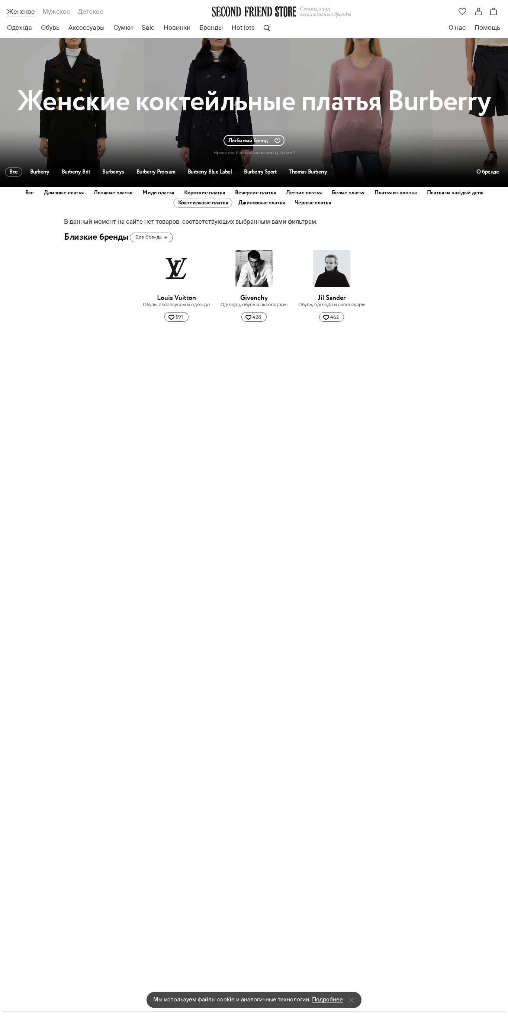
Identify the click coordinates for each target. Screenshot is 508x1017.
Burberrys (113, 172)
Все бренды (151, 237)
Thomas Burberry (308, 172)
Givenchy (254, 298)
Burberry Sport (260, 172)
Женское (21, 12)
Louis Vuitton (176, 298)
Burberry (39, 172)
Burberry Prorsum (156, 172)
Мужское (56, 12)
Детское (90, 12)
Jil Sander (331, 298)
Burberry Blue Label (210, 172)
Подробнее (327, 1000)
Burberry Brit (76, 172)
